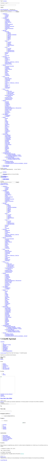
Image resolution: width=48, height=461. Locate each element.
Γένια (6, 29)
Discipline (7, 141)
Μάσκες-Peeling (8, 62)
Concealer (9, 41)
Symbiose (7, 151)
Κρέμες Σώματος (8, 78)
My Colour (7, 126)
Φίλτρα (1, 359)
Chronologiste (7, 138)
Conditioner (7, 20)
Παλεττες (7, 52)
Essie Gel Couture (10, 92)
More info (5, 459)
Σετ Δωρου (7, 111)
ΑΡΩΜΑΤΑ (5, 13)
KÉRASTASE (5, 134)
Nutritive (6, 146)
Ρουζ (8, 39)
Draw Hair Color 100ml (6, 398)
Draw (5, 420)
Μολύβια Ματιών (10, 45)
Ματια (6, 40)
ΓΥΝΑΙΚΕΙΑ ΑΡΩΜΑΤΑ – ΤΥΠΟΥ (14, 328)
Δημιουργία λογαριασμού (13, 10)
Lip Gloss (9, 48)
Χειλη (6, 47)
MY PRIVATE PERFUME (10, 153)
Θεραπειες (7, 71)
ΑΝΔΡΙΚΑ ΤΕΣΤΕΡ (9, 161)
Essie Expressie (10, 93)
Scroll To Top (3, 456)
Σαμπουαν (7, 18)
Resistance (7, 148)
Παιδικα (4, 100)
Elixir (6, 120)
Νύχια (4, 89)
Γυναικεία (7, 14)
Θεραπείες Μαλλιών (9, 24)
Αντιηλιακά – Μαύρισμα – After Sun (12, 61)
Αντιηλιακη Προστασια (9, 66)
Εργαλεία (7, 74)
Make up (9, 35)
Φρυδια (6, 53)
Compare (2, 395)
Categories (2, 341)
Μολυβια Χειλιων (10, 50)
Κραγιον (9, 49)
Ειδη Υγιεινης (7, 112)
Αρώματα (7, 101)
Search (17, 11)
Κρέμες (6, 58)
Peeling (6, 85)
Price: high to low (6, 368)
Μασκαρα (9, 44)
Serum (6, 60)
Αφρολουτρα (7, 79)
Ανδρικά (6, 15)
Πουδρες (9, 38)
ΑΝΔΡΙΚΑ (5, 17)
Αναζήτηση (2, 403)
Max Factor (7, 124)
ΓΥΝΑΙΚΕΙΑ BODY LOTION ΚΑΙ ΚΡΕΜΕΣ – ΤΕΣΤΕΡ (16, 163)
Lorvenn (6, 123)
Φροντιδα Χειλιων (10, 51)
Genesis (6, 145)
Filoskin (6, 121)
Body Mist (7, 77)
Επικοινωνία (5, 440)
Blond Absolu (7, 136)
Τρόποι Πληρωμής (6, 436)
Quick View (2, 396)
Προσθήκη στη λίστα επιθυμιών (6, 394)
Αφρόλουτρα (7, 21)
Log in (2, 7)
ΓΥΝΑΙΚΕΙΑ (7, 115)
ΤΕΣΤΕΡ (4, 160)
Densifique (7, 140)
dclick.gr (22, 453)
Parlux (6, 127)
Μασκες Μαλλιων (8, 69)
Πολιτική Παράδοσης (7, 437)
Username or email (4, 2)
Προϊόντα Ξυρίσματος (9, 28)
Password (2, 5)
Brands (4, 117)
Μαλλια (4, 237)
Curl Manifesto (8, 139)
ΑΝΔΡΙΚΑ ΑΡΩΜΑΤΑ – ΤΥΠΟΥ (14, 154)
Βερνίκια (6, 90)
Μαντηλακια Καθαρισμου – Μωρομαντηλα (13, 107)
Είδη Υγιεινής (7, 86)
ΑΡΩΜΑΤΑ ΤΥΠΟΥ (7, 152)
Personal (6, 128)
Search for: (2, 11)
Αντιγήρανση (7, 59)
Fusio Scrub (7, 143)
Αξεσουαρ (7, 55)
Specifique (7, 150)
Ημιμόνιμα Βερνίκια (9, 95)
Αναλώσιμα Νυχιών (9, 98)
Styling (6, 23)
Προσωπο (5, 56)
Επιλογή (2, 401)
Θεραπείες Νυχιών (8, 97)
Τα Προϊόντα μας (6, 439)
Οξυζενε (6, 73)
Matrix (6, 125)
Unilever (6, 131)
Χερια (6, 81)
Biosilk (6, 118)
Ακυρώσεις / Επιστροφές (7, 438)
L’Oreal (6, 122)
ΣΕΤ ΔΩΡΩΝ (5, 114)
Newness (4, 366)
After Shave (7, 27)
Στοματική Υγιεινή (8, 63)
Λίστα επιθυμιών (6, 165)
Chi (5, 119)
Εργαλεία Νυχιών (8, 99)
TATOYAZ (7, 88)
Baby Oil (7, 113)
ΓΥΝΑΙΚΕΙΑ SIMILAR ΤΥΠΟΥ (13, 159)
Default (4, 363)
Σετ (5, 54)
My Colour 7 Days (10, 94)
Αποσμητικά (7, 25)
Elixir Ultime (7, 142)
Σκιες (8, 46)
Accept (1, 459)
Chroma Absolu (8, 137)
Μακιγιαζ (4, 30)
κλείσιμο (5, 0)
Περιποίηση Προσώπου (9, 26)
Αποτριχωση (7, 84)
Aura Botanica (8, 135)
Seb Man (6, 129)
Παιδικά (6, 16)
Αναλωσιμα (7, 75)
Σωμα (4, 76)
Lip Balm (7, 105)
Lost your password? (4, 9)
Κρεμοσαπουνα (8, 106)
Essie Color (9, 91)
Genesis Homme (8, 144)
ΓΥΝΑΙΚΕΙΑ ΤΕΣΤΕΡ (9, 162)
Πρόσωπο (7, 31)
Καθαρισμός (7, 57)
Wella (6, 132)
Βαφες (6, 72)
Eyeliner (9, 43)
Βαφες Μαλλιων (8, 22)
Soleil (6, 149)
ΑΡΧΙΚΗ (4, 171)
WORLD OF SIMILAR (9, 157)
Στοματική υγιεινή (8, 108)
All (3, 343)
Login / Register (6, 166)
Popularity (5, 364)
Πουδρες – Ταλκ (8, 109)
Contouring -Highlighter (11, 34)
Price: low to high (6, 367)
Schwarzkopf (7, 130)
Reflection (7, 147)
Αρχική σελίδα (3, 352)
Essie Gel (9, 96)
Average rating (5, 365)
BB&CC (9, 32)
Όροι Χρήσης (5, 435)
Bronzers (9, 33)
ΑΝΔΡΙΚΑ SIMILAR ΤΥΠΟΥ (13, 158)
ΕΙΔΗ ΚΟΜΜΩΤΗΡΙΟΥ (7, 350)
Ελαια (6, 83)
